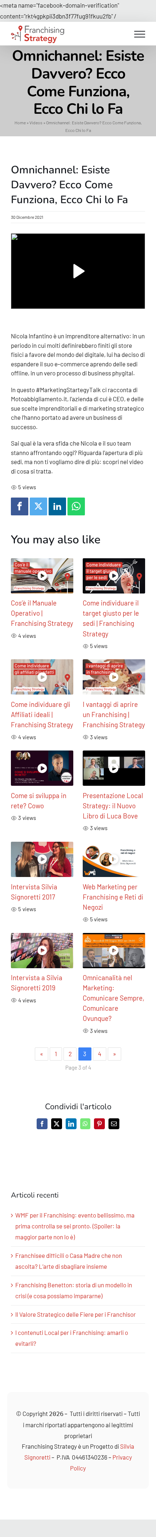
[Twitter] (38, 506)
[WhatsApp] (76, 506)
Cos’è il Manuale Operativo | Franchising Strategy (42, 613)
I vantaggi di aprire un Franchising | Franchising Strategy (114, 714)
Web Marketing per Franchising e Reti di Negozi (113, 896)
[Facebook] (19, 506)
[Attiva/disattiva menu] (139, 34)
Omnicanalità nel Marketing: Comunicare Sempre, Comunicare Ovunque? (113, 997)
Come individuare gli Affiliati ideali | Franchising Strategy (42, 714)
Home (20, 122)
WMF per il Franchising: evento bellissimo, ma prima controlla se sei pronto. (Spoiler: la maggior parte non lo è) (75, 1225)
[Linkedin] (57, 506)
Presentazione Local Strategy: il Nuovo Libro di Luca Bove (113, 805)
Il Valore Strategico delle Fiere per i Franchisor (75, 1314)
